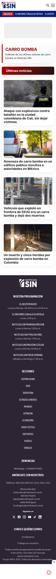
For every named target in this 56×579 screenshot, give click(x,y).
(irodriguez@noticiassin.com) (28, 505)
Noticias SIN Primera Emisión (28, 324)
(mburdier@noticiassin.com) (27, 492)
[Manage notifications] (49, 572)
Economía (28, 420)
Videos (28, 441)
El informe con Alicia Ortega (29, 14)
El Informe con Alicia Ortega (28, 314)
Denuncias (28, 461)
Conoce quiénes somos (28, 529)
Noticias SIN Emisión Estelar (28, 344)
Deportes (28, 434)
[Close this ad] (54, 562)
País (28, 385)
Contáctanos (28, 537)
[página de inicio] (8, 5)
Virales (28, 447)
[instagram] (24, 516)
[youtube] (29, 516)
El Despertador (28, 304)
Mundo (28, 406)
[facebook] (19, 516)
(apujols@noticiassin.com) (26, 499)
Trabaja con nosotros (28, 543)
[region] (28, 571)
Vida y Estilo (28, 427)
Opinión (28, 413)
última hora (28, 379)
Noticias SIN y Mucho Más (28, 334)
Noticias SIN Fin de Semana (28, 355)
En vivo (8, 14)
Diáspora (28, 392)
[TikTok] (34, 516)
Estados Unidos (28, 399)
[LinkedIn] (40, 516)
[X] (13, 516)
